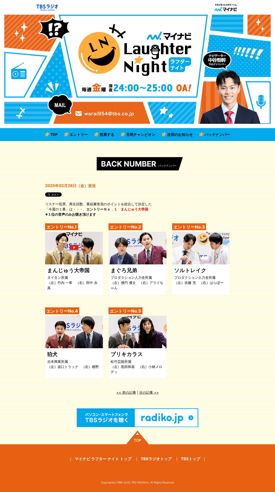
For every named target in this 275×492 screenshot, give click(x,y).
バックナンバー (217, 134)
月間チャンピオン (140, 134)
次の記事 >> (149, 392)
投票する (107, 134)
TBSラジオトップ (156, 459)
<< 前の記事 (126, 392)
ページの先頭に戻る (137, 437)
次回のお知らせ (180, 134)
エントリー (79, 134)
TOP (54, 134)
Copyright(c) (108, 482)
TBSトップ (190, 459)
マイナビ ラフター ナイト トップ (103, 459)
